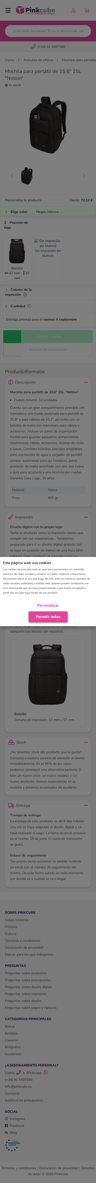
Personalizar (48, 605)
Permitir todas (48, 617)
